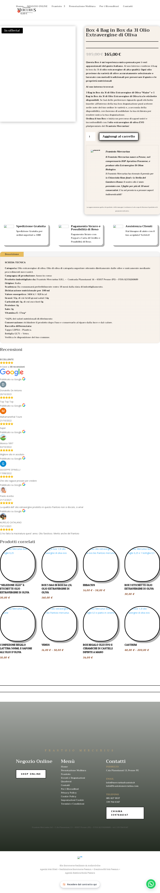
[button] (151, 884)
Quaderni (66, 781)
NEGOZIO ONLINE (37, 6)
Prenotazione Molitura (82, 6)
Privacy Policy (69, 793)
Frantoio (57, 6)
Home (19, 6)
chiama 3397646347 (119, 813)
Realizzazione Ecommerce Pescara (75, 869)
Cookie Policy (68, 796)
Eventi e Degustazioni (73, 778)
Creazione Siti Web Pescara (106, 869)
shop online (31, 773)
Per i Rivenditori (109, 6)
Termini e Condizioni (72, 804)
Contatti (128, 6)
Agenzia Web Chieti (48, 869)
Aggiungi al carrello (118, 136)
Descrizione (12, 254)
